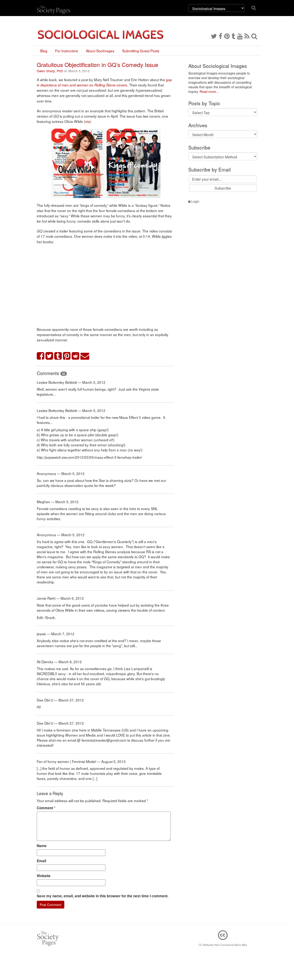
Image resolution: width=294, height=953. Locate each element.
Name (42, 845)
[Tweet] (49, 356)
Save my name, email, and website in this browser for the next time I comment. (102, 895)
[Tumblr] (233, 35)
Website (44, 875)
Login (194, 201)
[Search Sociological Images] (254, 35)
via (87, 121)
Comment (46, 807)
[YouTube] (240, 35)
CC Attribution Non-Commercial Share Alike (223, 945)
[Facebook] (220, 35)
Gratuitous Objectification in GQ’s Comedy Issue (97, 65)
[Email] (85, 356)
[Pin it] (67, 356)
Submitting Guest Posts (140, 50)
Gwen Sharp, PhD (50, 71)
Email (41, 860)
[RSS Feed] (246, 35)
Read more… (209, 91)
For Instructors (66, 50)
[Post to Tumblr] (58, 356)
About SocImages (100, 50)
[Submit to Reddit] (75, 356)
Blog (43, 50)
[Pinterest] (227, 35)
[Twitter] (214, 35)
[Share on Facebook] (41, 356)
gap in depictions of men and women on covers (104, 82)
